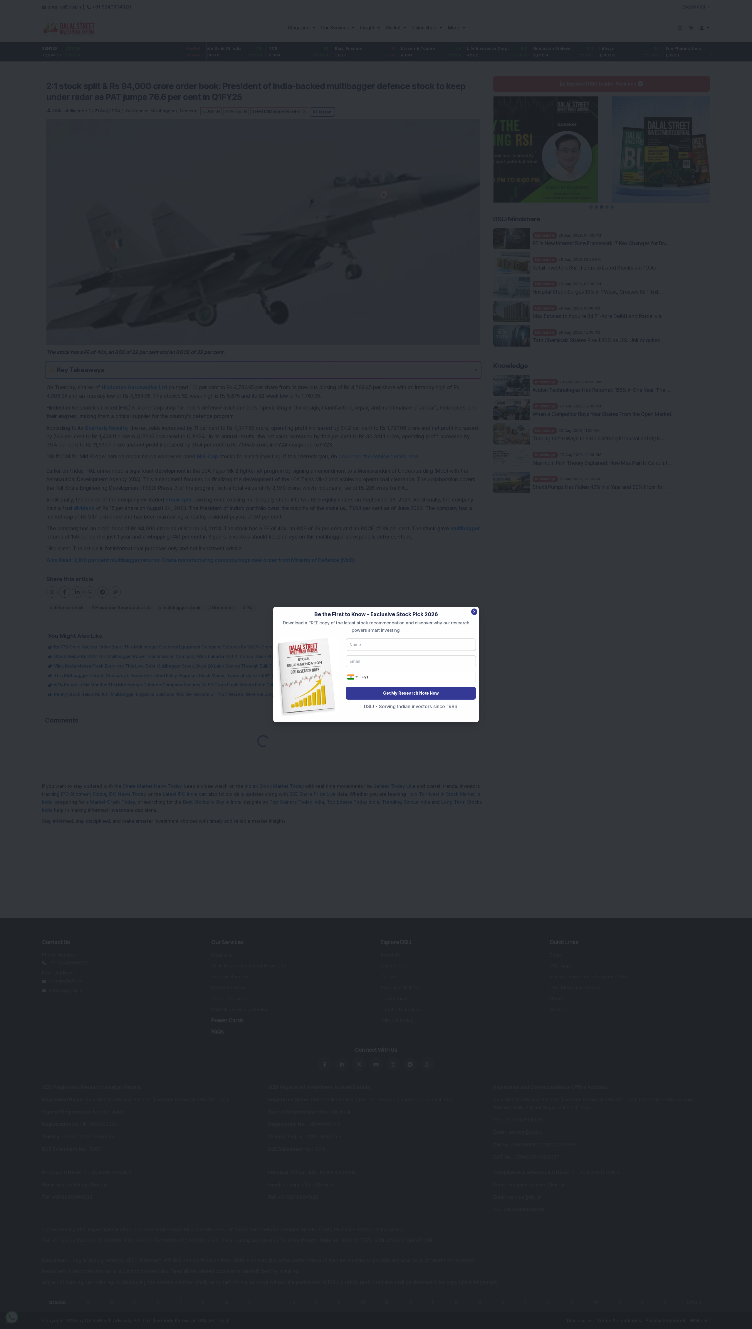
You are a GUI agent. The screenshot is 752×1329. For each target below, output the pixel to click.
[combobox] (352, 677)
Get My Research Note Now (410, 693)
